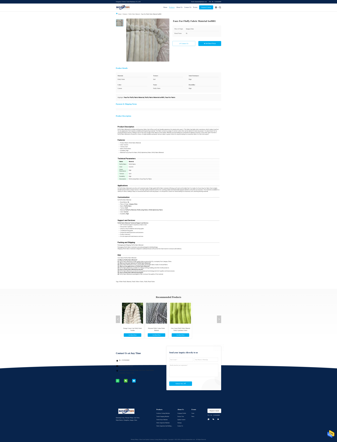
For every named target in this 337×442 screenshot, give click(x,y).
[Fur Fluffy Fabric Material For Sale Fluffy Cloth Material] (204, 313)
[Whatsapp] (120, 382)
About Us (179, 7)
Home (165, 7)
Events (195, 7)
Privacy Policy (134, 439)
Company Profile (181, 413)
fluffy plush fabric (149, 281)
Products (172, 7)
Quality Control (181, 419)
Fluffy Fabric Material (134, 14)
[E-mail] (136, 382)
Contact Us (187, 7)
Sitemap (179, 422)
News (192, 416)
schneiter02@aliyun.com (126, 366)
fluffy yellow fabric (137, 281)
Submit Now (180, 384)
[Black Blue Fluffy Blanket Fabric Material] (156, 313)
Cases (192, 413)
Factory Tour (180, 416)
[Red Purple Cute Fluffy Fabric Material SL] (180, 313)
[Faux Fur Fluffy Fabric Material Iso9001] (147, 40)
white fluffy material (125, 281)
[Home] (123, 7)
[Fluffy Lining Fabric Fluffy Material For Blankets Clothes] (132, 313)
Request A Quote (206, 7)
